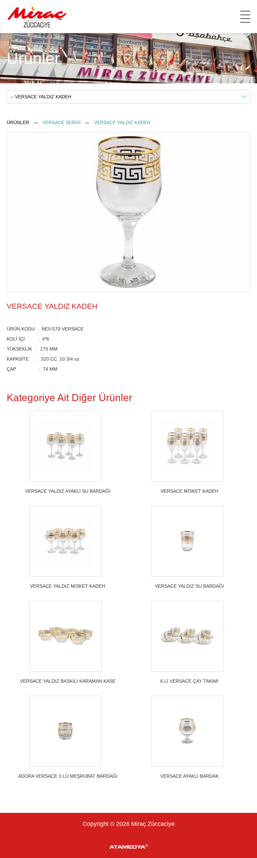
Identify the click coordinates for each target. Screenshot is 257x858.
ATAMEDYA (128, 847)
